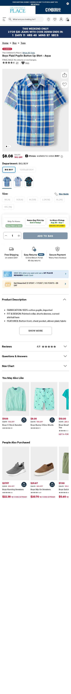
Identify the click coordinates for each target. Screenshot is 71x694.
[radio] (7, 182)
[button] (54, 19)
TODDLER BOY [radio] (27, 169)
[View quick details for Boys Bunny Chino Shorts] (52, 420)
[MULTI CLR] (28, 182)
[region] (35, 3)
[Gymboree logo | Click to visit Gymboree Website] (53, 10)
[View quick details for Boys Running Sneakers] (24, 484)
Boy (15, 43)
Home (5, 43)
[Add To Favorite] (64, 84)
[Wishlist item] (55, 21)
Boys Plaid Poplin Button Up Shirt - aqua (26, 55)
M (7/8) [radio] (32, 199)
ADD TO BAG (45, 235)
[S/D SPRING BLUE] (17, 182)
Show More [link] (35, 330)
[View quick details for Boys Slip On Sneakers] (52, 484)
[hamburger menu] (4, 19)
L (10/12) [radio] (46, 199)
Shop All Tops (29, 52)
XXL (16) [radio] (8, 207)
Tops (23, 43)
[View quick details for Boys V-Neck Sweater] (24, 420)
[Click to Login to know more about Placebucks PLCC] (65, 285)
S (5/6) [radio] (20, 199)
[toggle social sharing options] (64, 75)
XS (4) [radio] (7, 199)
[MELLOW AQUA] (7, 182)
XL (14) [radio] (59, 199)
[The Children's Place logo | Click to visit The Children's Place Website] (18, 10)
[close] (68, 3)
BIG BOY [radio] (9, 169)
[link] (48, 19)
